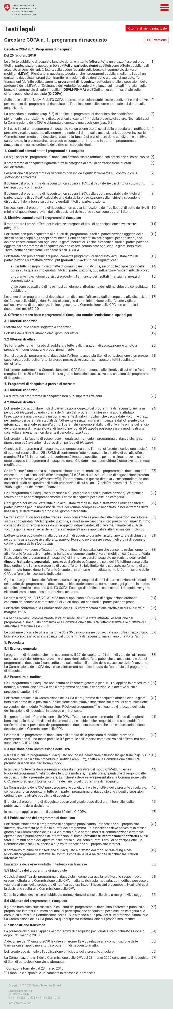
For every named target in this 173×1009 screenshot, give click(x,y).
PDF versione (157, 40)
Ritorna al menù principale (147, 28)
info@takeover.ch (19, 1003)
